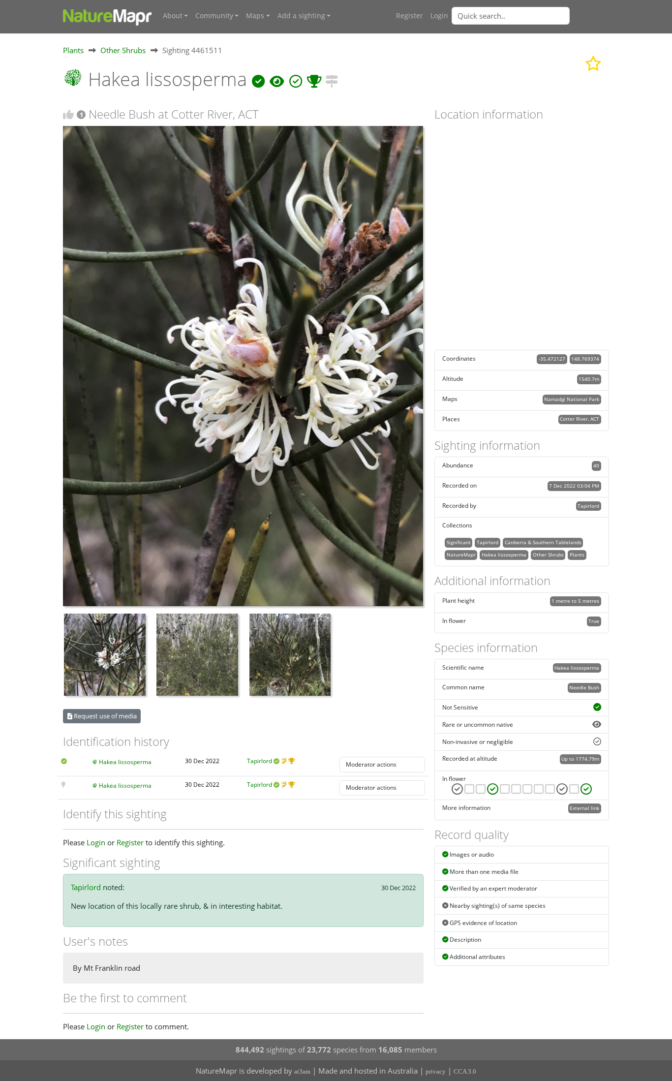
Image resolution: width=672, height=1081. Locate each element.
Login (439, 15)
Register (409, 15)
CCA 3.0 (465, 1071)
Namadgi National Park (571, 399)
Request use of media (104, 715)
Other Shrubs (123, 50)
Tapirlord (259, 761)
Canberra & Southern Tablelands (543, 542)
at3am (302, 1071)
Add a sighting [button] (301, 15)
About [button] (173, 15)
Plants (73, 50)
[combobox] (530, 16)
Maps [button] (255, 15)
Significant (459, 542)
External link (584, 807)
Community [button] (214, 15)
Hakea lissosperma (125, 762)
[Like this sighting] (68, 114)
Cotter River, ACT (579, 418)
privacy (436, 1071)
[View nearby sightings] (331, 79)
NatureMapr (461, 554)
